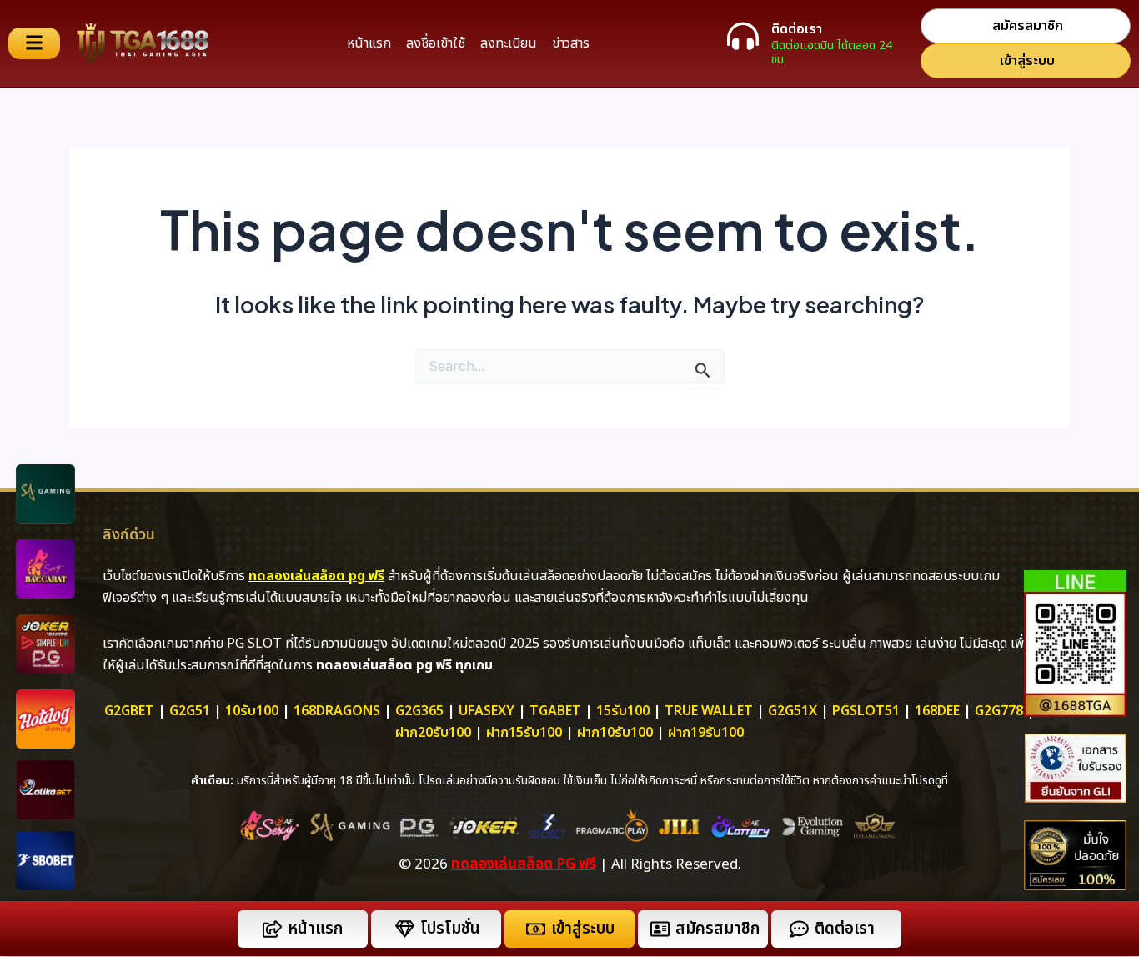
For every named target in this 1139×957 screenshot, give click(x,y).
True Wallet (709, 711)
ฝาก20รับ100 (433, 733)
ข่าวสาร (571, 43)
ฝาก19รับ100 (706, 733)
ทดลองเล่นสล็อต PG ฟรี (523, 864)
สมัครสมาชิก (717, 929)
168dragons (337, 711)
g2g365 (419, 711)
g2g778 (999, 711)
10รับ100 (251, 711)
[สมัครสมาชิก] (660, 929)
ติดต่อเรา (796, 29)
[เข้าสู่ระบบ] (535, 929)
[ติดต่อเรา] (743, 36)
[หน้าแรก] (272, 929)
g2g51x (792, 711)
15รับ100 (623, 711)
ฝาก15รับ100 (524, 733)
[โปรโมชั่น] (404, 929)
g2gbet (129, 711)
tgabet (555, 711)
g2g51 (189, 711)
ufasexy (486, 711)
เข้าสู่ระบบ (583, 929)
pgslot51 (866, 711)
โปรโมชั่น (450, 929)
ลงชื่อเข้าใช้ (435, 43)
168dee (937, 711)
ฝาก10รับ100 (615, 733)
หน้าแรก (369, 43)
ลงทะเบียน (508, 43)
